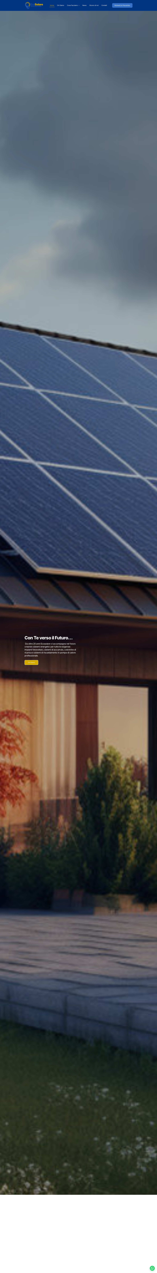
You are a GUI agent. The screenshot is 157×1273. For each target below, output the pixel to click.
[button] (152, 1268)
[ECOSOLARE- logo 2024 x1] (34, 2)
